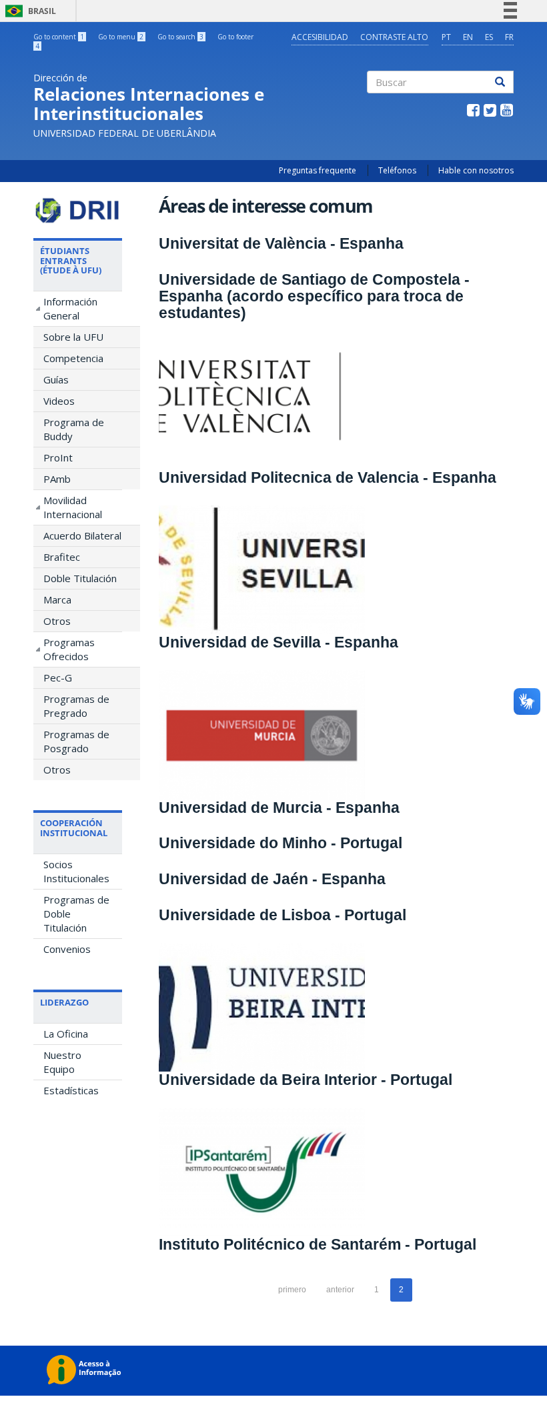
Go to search (180, 36)
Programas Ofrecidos (69, 649)
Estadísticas (71, 1090)
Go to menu (120, 36)
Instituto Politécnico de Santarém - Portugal (317, 1244)
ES (489, 37)
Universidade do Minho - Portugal (280, 843)
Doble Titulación (80, 578)
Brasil (28, 11)
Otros (57, 620)
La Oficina (65, 1033)
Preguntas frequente (317, 170)
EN (468, 37)
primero (292, 1289)
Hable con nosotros (476, 170)
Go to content (58, 36)
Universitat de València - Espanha (281, 243)
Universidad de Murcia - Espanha (279, 807)
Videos (59, 400)
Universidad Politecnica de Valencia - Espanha (327, 477)
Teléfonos (397, 170)
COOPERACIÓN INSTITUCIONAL (73, 827)
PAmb (57, 478)
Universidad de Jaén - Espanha (272, 879)
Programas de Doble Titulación (76, 913)
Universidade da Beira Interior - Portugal (305, 1079)
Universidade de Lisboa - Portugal (282, 915)
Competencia (73, 358)
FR (509, 37)
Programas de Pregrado (76, 706)
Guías (56, 379)
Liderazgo (64, 1002)
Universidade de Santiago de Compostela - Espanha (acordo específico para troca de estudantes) (314, 296)
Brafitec (61, 556)
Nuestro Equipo (62, 1062)
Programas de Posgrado (76, 741)
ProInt (58, 457)
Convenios (67, 949)
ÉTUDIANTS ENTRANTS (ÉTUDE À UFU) (70, 260)
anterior (340, 1289)
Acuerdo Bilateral (82, 535)
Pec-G (57, 677)
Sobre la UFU (73, 336)
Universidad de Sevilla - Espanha (278, 642)
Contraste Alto (394, 37)
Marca (57, 599)
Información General (70, 308)
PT (446, 37)
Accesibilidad (320, 37)
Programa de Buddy (73, 429)
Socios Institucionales (76, 871)
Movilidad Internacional (72, 507)
